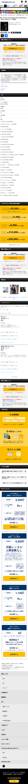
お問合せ (3, 734)
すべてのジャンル (11, 14)
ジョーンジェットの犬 (5, 324)
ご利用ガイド (4, 725)
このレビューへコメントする (6, 342)
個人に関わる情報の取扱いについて (8, 667)
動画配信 (22, 6)
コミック (10, 6)
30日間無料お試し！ (14, 48)
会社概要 (3, 663)
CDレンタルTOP (3, 14)
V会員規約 (7, 663)
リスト (22, 3)
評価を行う (18, 22)
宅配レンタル (5, 706)
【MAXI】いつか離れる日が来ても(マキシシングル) (13, 297)
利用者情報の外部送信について (7, 668)
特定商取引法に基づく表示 (19, 667)
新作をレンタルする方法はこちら (9, 60)
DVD (3, 5)
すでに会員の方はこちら (20, 51)
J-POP (2, 86)
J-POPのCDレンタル (20, 14)
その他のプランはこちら (8, 51)
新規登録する (14, 527)
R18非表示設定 (6, 720)
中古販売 (4, 716)
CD (5, 5)
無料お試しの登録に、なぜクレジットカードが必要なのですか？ (12, 477)
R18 (26, 5)
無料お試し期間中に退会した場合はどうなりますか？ (12, 471)
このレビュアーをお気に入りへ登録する (8, 339)
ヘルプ (3, 730)
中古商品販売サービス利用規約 (7, 665)
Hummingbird (4, 354)
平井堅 (2, 89)
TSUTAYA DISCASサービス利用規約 (16, 663)
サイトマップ (15, 668)
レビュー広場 (4, 739)
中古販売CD (15, 6)
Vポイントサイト (5, 744)
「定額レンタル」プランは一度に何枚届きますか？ (12, 483)
